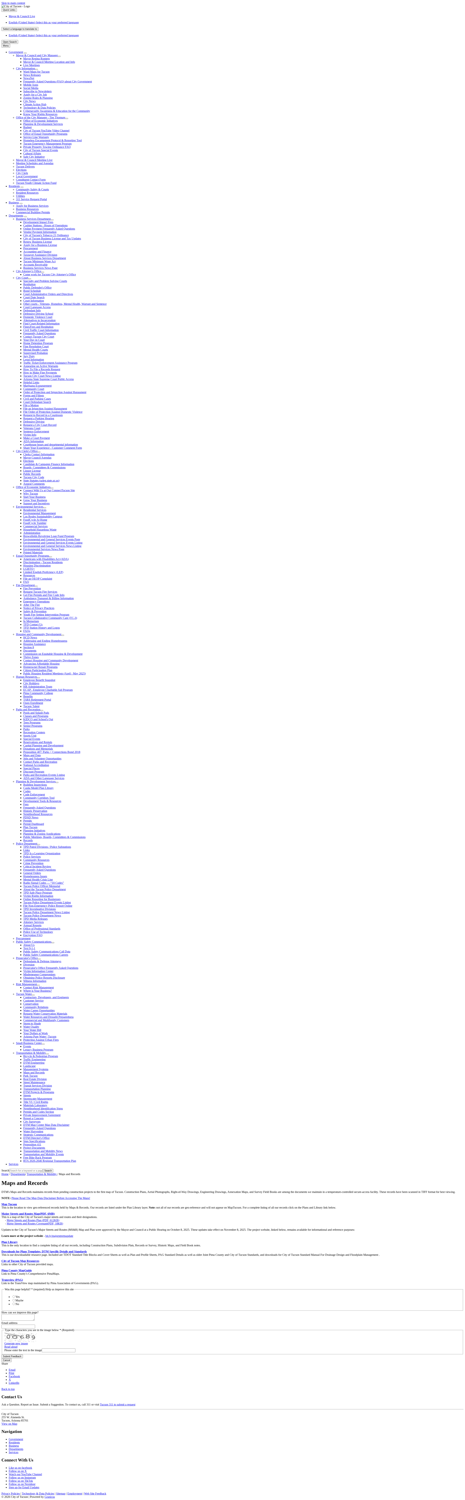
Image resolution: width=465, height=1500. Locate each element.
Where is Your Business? (37, 990)
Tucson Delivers (25, 166)
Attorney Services (33, 922)
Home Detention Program (38, 343)
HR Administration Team (37, 686)
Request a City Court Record (39, 424)
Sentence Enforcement (36, 431)
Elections (21, 169)
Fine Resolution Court (36, 346)
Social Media (30, 88)
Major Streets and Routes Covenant (35, 1223)
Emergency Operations (36, 601)
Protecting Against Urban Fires (41, 1039)
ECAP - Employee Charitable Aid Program (48, 689)
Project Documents (34, 1147)
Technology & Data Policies (39, 107)
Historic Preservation (35, 810)
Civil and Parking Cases (37, 398)
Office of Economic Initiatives (40, 120)
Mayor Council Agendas (37, 457)
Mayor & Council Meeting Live (34, 160)
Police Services (32, 856)
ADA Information (33, 441)
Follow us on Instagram (22, 1477)
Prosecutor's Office (27, 958)
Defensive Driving (34, 421)
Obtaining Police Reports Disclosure (44, 977)
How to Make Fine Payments (40, 372)
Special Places (31, 768)
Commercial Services (35, 526)
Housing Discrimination (37, 565)
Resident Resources (27, 192)
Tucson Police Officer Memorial (41, 886)
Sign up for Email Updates (24, 1487)
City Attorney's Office (28, 271)
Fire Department (25, 585)
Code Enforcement (34, 794)
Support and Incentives (36, 503)
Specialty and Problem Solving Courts (45, 281)
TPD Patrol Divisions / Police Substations (47, 846)
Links (26, 850)
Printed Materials (33, 552)
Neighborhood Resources (37, 814)
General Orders (32, 873)
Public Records (32, 474)
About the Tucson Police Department (44, 889)
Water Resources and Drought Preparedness (48, 1016)
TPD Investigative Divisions (39, 909)
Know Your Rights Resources (40, 114)
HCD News (30, 637)
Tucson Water (24, 994)
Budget (27, 127)
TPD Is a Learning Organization (41, 853)
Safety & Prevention (34, 611)
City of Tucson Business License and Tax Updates (52, 238)
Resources (29, 575)
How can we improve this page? (20, 1312)
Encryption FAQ (33, 935)
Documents (29, 650)
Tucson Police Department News (42, 915)
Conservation (31, 1003)
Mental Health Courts (35, 349)
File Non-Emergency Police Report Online (47, 905)
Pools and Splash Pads (36, 712)
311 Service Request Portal (31, 199)
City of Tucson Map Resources (20, 1261)
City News (29, 101)
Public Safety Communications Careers (45, 954)
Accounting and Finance (37, 251)
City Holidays (31, 683)
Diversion (29, 964)
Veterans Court (31, 428)
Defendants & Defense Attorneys (42, 961)
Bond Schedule (32, 290)
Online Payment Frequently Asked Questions (49, 228)
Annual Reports (32, 925)
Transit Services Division (37, 1085)
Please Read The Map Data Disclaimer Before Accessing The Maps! (50, 1198)
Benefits (28, 696)
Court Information (33, 300)
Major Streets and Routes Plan (33, 1220)
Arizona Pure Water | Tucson (39, 1036)
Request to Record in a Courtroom (43, 415)
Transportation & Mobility (31, 1052)
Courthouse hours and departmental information (50, 444)
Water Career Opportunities (39, 1010)
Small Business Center (29, 1043)
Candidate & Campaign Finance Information (48, 464)
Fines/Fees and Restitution (38, 326)
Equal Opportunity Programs (32, 555)
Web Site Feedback (95, 1493)
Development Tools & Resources (42, 801)
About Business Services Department (44, 258)
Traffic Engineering (34, 1059)
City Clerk (22, 173)
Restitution (29, 284)
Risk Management (26, 984)
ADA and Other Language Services (43, 778)
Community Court (33, 388)
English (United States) (44, 22)
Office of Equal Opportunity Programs (45, 133)
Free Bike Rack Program (37, 1157)
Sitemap (60, 1493)
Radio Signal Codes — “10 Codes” (43, 882)
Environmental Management (39, 513)
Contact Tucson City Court (38, 336)
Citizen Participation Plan (37, 670)
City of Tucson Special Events (40, 150)
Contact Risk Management (38, 987)
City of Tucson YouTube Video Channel (46, 130)
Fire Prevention (32, 588)
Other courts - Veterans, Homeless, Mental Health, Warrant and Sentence (65, 303)
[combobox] (20, 29)
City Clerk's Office (27, 451)
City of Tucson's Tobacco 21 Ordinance (46, 235)
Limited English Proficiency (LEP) (43, 572)
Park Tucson (30, 1075)
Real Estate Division (35, 1079)
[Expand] (25, 53)
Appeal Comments (34, 483)
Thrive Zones (31, 657)
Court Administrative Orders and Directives (48, 294)
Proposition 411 (32, 1144)
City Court (22, 277)
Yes (17, 1296)
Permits (27, 820)
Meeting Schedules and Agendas (34, 163)
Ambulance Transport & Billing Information (48, 598)
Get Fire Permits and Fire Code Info (43, 595)
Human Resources (26, 676)
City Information (25, 68)
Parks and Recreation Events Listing (44, 774)
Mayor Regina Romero (36, 58)
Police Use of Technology (38, 931)
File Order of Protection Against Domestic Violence (52, 411)
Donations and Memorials (38, 748)
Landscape (29, 1066)
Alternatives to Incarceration (39, 320)
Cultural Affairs (32, 153)
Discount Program (33, 771)
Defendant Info (32, 310)
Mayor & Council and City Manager (37, 55)
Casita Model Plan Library (38, 788)
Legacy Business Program (38, 1049)
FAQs (26, 631)
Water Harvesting (33, 1131)
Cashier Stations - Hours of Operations (45, 225)
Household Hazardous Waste (39, 529)
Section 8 (28, 647)
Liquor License (32, 470)
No (17, 1304)
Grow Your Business (35, 500)
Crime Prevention (33, 863)
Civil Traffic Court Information (41, 330)
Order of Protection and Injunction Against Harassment (54, 392)
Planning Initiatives (34, 830)
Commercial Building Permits (33, 212)
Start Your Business (34, 496)
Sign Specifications (34, 1141)
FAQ (26, 581)
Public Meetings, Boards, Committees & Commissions (54, 837)
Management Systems (35, 1069)
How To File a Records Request (41, 369)
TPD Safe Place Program (37, 892)
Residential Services (34, 510)
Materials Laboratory (35, 1105)
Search (5, 1170)
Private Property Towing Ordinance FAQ (47, 146)
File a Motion (31, 405)
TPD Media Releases (35, 918)
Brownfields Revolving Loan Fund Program (48, 536)
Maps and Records (34, 1072)
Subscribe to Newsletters (37, 91)
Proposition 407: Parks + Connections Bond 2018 (51, 752)
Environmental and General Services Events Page (51, 539)
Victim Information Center (38, 971)
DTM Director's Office (36, 1137)
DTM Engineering (34, 1062)
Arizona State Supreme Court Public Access (48, 379)
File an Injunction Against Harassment (45, 408)
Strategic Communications (38, 1134)
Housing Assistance (34, 644)
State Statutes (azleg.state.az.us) (41, 480)
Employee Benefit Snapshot (39, 680)
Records (28, 840)
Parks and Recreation (28, 709)
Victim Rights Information (38, 895)
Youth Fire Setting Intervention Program (46, 614)
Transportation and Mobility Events (43, 1154)
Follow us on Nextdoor (22, 1484)
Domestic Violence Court (37, 317)
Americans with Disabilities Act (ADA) (46, 559)
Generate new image (16, 1343)
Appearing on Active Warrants (40, 366)
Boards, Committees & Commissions (44, 467)
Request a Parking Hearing (38, 418)
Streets (27, 1095)
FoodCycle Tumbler (34, 523)
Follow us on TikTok (21, 1480)
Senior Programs (32, 725)
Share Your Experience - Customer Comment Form (52, 447)
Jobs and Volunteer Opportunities (42, 758)
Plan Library (9, 1242)
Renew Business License (37, 241)
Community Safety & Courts (32, 189)
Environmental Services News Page (43, 549)
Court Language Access (37, 307)
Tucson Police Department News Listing (46, 912)
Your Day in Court (34, 339)
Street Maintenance (34, 1082)
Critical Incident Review (37, 866)
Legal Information (33, 359)
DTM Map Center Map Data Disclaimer (46, 1124)
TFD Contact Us (33, 624)
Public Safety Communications (33, 941)
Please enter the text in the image (23, 1350)
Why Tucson (30, 493)
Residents (14, 186)
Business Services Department (33, 218)
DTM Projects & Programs (38, 1092)
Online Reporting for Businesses (41, 899)
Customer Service (33, 1000)
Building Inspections (35, 784)
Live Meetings (31, 65)
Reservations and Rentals (37, 742)
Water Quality (31, 1026)
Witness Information (34, 980)
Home (5, 1174)
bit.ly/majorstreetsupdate (59, 1235)
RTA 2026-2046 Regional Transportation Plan (49, 1160)
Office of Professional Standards (41, 928)
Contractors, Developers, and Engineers (46, 997)
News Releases (32, 74)
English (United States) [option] (44, 35)
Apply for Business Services (32, 205)
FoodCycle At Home (35, 519)
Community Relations (35, 1007)
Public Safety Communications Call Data (46, 951)
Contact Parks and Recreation (40, 761)
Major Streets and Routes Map (28, 1213)
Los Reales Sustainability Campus (42, 516)
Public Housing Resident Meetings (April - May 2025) (54, 673)
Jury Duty (29, 356)
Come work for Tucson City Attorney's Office (49, 274)
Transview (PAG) (12, 1279)
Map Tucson (9, 1204)
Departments (16, 215)
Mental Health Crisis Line (38, 879)
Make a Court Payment (36, 438)
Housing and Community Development (38, 634)
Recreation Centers (34, 732)
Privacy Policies (10, 1493)
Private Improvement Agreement (41, 1115)
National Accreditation (36, 765)
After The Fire (31, 604)
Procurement (30, 248)
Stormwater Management (37, 1098)
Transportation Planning (37, 1088)
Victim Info (29, 434)
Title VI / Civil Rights (35, 1102)
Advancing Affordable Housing (41, 663)
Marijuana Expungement (37, 385)
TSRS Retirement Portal (37, 699)
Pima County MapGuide (16, 1270)
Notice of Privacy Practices (38, 608)
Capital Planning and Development (43, 745)
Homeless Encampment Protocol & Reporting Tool (52, 140)
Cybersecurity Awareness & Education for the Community (56, 110)
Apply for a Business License (40, 245)
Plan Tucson (30, 827)
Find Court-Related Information (41, 323)
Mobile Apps (30, 84)
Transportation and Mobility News (43, 1151)
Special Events (31, 738)
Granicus (50, 1496)
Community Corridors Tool (38, 797)
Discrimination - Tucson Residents (43, 562)
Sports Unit (29, 735)
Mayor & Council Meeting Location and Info (49, 61)
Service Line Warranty (36, 137)
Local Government (27, 176)
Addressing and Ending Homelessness (45, 640)
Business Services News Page (40, 267)
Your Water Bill (32, 1030)
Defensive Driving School (38, 313)
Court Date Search (34, 297)
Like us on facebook (20, 1467)
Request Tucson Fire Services (40, 591)
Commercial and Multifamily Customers (46, 1020)
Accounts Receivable (35, 264)
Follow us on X (18, 1471)
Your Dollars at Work (35, 1033)
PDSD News (30, 817)
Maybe (19, 1300)
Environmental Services (29, 506)
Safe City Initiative (34, 156)
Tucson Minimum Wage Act (39, 261)
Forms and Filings (33, 395)
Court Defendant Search (37, 402)
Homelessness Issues (35, 876)
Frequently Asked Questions (39, 333)
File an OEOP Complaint (37, 578)
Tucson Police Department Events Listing (47, 902)
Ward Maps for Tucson (36, 71)
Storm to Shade (32, 1023)
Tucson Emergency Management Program (47, 143)
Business (14, 202)
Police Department (26, 843)
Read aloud (10, 1346)
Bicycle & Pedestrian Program (40, 1056)
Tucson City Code (33, 477)
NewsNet (28, 78)
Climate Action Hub (34, 104)
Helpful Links (31, 382)
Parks (26, 729)
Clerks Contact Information (38, 454)
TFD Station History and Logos (41, 627)
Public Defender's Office (37, 287)
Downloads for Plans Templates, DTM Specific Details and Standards (44, 1251)
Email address (9, 1322)
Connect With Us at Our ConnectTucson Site (49, 490)
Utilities (20, 196)
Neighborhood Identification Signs (43, 1108)
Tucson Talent (31, 706)
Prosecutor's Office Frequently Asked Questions (50, 967)
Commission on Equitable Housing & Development (52, 653)
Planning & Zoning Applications (41, 833)
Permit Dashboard (33, 823)
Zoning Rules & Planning (38, 97)
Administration (31, 532)
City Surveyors (32, 1121)
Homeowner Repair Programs (40, 667)
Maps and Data (32, 755)
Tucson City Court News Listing (42, 375)
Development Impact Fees (38, 222)
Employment (74, 1493)
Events (27, 1046)
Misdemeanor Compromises (39, 974)
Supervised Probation (35, 353)
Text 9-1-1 (29, 948)
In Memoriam (31, 621)
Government (16, 52)
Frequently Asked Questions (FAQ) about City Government (57, 81)
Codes (27, 791)
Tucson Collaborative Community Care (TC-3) (50, 617)
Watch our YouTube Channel (25, 1474)
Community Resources (36, 859)
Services (13, 1164)
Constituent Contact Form (31, 179)
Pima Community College (38, 693)
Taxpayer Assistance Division (40, 254)
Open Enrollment (33, 702)
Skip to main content (13, 3)
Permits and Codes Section (38, 1111)
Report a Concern (33, 1118)
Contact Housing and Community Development (50, 660)
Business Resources (27, 209)
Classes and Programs (35, 716)
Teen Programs (32, 722)
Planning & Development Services (43, 124)
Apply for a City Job (35, 94)
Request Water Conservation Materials (45, 1013)
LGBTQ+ (29, 568)
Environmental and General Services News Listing (52, 545)
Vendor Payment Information (39, 231)
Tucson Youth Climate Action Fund (36, 182)
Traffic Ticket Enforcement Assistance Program (50, 362)
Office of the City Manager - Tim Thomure (40, 117)
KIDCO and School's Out (38, 719)
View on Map (9, 1423)
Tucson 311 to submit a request (117, 1404)
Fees (26, 804)
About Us (29, 945)
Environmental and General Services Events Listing (52, 542)
